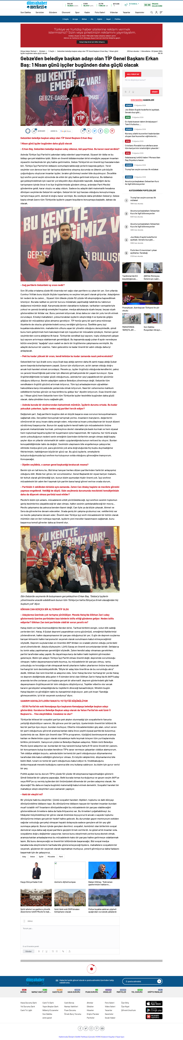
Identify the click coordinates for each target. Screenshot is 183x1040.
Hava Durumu (74, 991)
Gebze (32, 856)
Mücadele (51, 856)
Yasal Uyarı (120, 1037)
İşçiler (41, 856)
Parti (61, 856)
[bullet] (57, 951)
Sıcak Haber (110, 1018)
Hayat (108, 19)
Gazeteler (139, 12)
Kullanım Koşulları (108, 1037)
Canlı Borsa (69, 1002)
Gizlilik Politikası (81, 1037)
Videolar (114, 12)
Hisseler (107, 991)
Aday (24, 856)
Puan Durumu (91, 991)
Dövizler (90, 1006)
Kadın (87, 12)
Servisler (40, 12)
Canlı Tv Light (26, 1010)
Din (92, 19)
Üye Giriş (125, 1002)
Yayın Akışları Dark (50, 1006)
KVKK (98, 1037)
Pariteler (121, 991)
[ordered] (53, 951)
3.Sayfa (65, 19)
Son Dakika (25, 12)
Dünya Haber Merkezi (28, 51)
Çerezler (92, 1037)
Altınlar (90, 1002)
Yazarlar (126, 12)
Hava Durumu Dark (28, 1002)
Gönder (28, 951)
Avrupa (75, 19)
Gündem (53, 12)
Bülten (84, 19)
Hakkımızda (63, 1037)
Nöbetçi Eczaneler (50, 1010)
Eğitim (99, 19)
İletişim (71, 1037)
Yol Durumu (137, 991)
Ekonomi (66, 12)
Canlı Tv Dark (48, 1002)
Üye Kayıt (125, 1006)
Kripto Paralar (155, 991)
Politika (117, 19)
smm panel (47, 1018)
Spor (77, 12)
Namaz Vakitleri (39, 991)
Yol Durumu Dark (27, 1006)
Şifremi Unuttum (128, 1010)
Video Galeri (110, 1006)
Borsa (23, 991)
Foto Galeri (100, 12)
